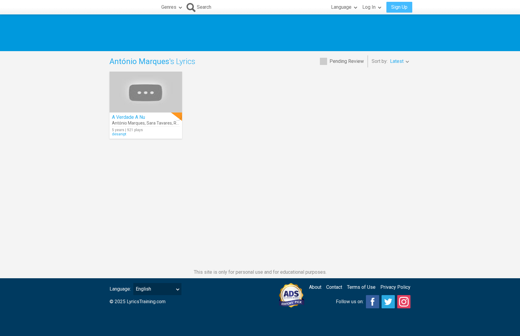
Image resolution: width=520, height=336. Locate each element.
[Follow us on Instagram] (403, 301)
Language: (120, 289)
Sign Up (399, 7)
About (315, 287)
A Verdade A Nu (128, 117)
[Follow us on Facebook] (372, 301)
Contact (334, 287)
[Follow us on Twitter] (388, 301)
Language (341, 7)
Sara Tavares (159, 123)
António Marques (128, 123)
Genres (168, 7)
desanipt (119, 134)
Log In (369, 7)
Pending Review (347, 61)
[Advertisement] (260, 32)
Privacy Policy (395, 287)
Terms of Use (361, 287)
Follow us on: (350, 301)
